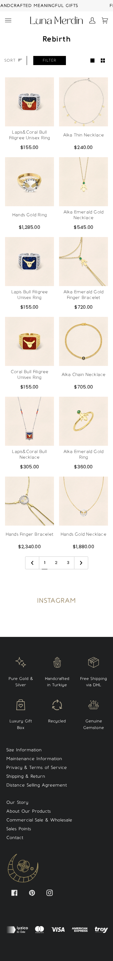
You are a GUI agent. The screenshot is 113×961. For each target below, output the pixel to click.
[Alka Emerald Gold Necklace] (83, 181)
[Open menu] (11, 20)
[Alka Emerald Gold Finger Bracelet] (83, 261)
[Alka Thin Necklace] (83, 101)
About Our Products (28, 811)
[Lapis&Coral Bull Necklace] (29, 421)
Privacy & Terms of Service (36, 767)
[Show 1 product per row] (92, 60)
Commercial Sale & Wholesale (39, 820)
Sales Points (18, 828)
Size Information (24, 750)
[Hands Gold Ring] (29, 181)
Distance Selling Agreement (36, 785)
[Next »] (81, 562)
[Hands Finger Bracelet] (29, 501)
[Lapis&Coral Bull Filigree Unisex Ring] (29, 101)
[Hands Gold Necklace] (83, 501)
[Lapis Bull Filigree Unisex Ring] (29, 261)
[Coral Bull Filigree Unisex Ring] (29, 341)
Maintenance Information (34, 758)
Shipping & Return (25, 776)
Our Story (17, 802)
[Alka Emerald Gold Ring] (83, 421)
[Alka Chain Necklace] (83, 341)
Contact (14, 837)
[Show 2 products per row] (103, 60)
